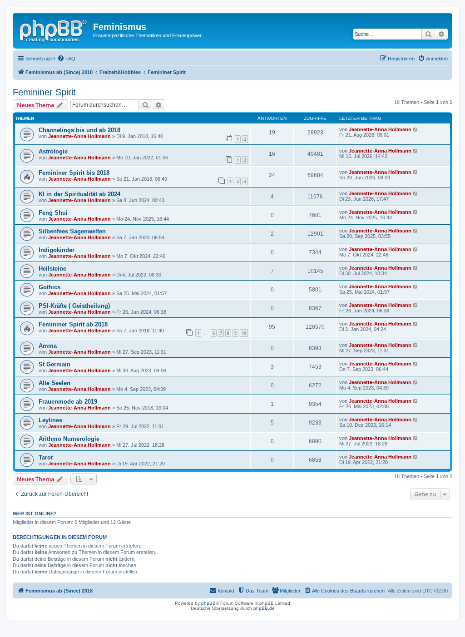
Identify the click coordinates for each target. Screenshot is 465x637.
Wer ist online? (35, 513)
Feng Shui (53, 212)
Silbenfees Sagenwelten (72, 231)
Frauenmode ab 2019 (68, 401)
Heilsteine (52, 268)
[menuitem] (66, 58)
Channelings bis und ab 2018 (79, 130)
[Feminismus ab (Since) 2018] (54, 29)
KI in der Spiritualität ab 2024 (79, 194)
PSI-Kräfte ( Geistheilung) (74, 305)
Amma (48, 345)
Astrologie (53, 151)
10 (244, 333)
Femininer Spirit (44, 92)
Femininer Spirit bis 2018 (74, 172)
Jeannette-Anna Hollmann (79, 136)
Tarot (46, 457)
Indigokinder (56, 250)
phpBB (208, 603)
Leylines (50, 420)
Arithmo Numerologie (69, 438)
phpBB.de (264, 608)
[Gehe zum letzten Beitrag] (416, 129)
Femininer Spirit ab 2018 (73, 324)
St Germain (54, 364)
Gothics (49, 287)
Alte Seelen (54, 383)
